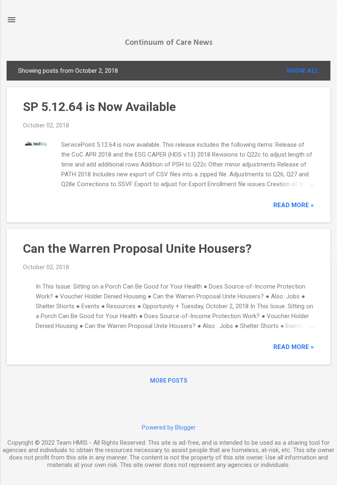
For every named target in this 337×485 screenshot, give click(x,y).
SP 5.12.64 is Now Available (99, 106)
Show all (302, 70)
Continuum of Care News (168, 43)
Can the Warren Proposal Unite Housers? (137, 248)
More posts (168, 380)
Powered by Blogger (169, 427)
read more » (293, 205)
